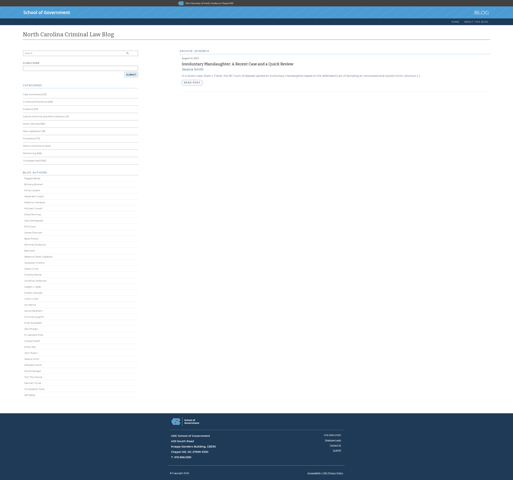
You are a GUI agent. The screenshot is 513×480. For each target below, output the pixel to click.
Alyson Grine (31, 269)
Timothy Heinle (32, 275)
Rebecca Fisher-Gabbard (38, 257)
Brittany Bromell (33, 184)
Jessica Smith (193, 69)
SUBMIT (131, 74)
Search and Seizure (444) (37, 146)
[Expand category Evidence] (136, 109)
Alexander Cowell (34, 196)
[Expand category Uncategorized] (136, 160)
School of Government (46, 12)
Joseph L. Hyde (32, 287)
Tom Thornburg (33, 377)
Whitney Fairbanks (35, 244)
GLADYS (337, 450)
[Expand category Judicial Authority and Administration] (136, 116)
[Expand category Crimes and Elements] (136, 101)
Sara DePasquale (33, 220)
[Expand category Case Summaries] (136, 94)
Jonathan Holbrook (35, 281)
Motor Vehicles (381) (34, 124)
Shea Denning (32, 214)
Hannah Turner (33, 383)
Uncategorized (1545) (34, 160)
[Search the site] (126, 53)
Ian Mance (30, 305)
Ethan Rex (30, 347)
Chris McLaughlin (34, 317)
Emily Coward (32, 190)
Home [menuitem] (456, 22)
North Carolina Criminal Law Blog (68, 34)
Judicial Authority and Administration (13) (46, 116)
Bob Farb (29, 250)
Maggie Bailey (32, 178)
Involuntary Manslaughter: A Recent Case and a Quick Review (237, 64)
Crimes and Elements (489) (38, 102)
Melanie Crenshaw (34, 202)
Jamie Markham (33, 311)
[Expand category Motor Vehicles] (136, 124)
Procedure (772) (31, 138)
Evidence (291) (30, 109)
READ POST (192, 82)
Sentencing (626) (32, 153)
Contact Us (335, 445)
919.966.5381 (182, 457)
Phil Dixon (30, 226)
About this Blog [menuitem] (476, 22)
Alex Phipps (31, 329)
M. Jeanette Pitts (33, 335)
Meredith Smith (33, 365)
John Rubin (31, 353)
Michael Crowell (33, 208)
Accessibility (314, 473)
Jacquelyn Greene (34, 263)
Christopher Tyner (34, 389)
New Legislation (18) (34, 131)
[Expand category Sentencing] (136, 153)
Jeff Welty (29, 395)
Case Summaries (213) (35, 94)
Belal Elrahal (31, 238)
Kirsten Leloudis (33, 293)
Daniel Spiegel (32, 371)
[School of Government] (185, 421)
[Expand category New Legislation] (136, 131)
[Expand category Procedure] (136, 138)
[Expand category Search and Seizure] (136, 146)
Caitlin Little (31, 299)
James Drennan (33, 232)
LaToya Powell (32, 341)
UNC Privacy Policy (332, 473)
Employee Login (333, 440)
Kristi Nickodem (33, 323)
